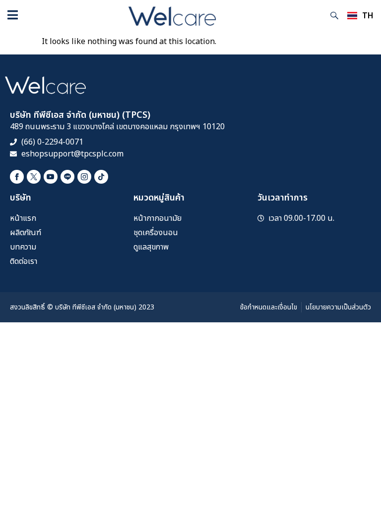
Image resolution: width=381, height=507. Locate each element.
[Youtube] (51, 177)
